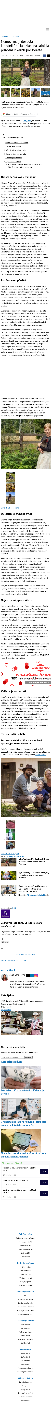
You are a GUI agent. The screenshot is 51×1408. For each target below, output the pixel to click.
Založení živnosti (25, 1325)
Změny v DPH (25, 1253)
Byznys (16, 36)
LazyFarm (27, 120)
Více (44, 1171)
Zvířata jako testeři (13, 157)
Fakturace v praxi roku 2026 (15, 1180)
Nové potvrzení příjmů (25, 1299)
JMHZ (25, 1296)
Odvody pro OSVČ (25, 1242)
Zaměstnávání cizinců (25, 1314)
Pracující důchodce (25, 1285)
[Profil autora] (4, 977)
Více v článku (40, 754)
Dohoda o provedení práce (25, 1238)
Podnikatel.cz (6, 36)
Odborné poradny (25, 1397)
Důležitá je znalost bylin (15, 150)
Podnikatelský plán (25, 1332)
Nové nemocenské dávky (25, 1307)
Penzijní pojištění (25, 1282)
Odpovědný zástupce (25, 1339)
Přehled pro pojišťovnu (25, 1368)
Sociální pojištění (25, 1267)
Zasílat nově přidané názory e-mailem (14, 960)
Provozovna (25, 1336)
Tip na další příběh (13, 161)
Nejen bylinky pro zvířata (15, 154)
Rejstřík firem (25, 1400)
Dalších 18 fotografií (10, 853)
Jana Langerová (7, 56)
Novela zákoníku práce (25, 1303)
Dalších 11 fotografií (10, 508)
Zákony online (26, 1386)
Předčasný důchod (25, 1278)
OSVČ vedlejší (25, 1343)
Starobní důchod (25, 1271)
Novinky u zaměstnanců (25, 1311)
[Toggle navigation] (47, 29)
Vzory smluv (25, 1390)
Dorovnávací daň (25, 1246)
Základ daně (25, 1353)
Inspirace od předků (13, 146)
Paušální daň (25, 1257)
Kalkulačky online (25, 1382)
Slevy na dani (25, 1361)
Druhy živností (25, 1328)
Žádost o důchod (25, 1274)
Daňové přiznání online (25, 1372)
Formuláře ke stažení (25, 1393)
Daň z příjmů (25, 1357)
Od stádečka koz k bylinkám (16, 142)
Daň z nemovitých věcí (25, 1249)
